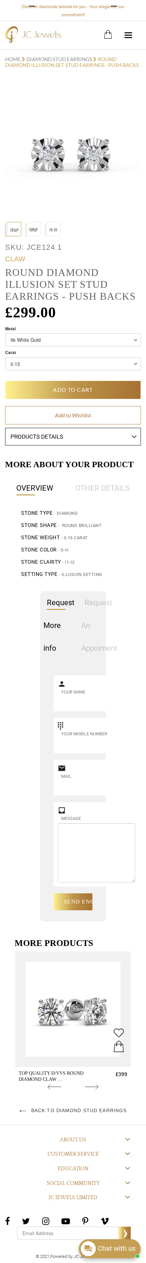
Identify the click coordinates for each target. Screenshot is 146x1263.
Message (71, 818)
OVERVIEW (34, 488)
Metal (10, 329)
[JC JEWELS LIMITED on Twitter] (26, 1220)
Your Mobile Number (84, 733)
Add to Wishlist (73, 415)
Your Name (73, 692)
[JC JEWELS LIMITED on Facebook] (7, 1220)
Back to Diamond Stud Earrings (78, 1110)
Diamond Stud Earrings (59, 59)
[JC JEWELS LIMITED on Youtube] (65, 1220)
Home (13, 59)
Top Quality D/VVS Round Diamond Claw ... (51, 1076)
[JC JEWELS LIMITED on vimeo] (105, 1220)
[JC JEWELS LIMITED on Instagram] (45, 1220)
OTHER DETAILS (102, 488)
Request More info (58, 625)
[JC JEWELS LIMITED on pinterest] (85, 1220)
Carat (10, 352)
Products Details (37, 436)
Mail (66, 776)
